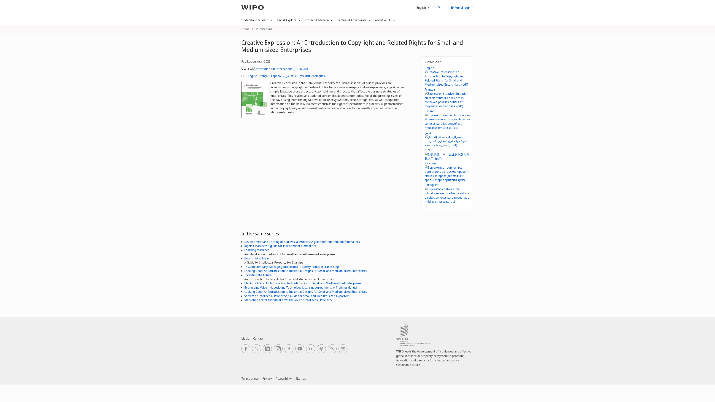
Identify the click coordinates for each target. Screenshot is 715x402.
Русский (304, 76)
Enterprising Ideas (256, 258)
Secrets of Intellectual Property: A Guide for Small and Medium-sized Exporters (296, 296)
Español (276, 76)
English (252, 76)
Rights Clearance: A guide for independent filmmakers (280, 246)
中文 (294, 76)
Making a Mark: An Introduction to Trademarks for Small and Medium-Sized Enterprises (302, 283)
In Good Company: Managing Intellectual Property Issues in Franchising (291, 267)
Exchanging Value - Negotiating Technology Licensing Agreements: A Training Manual (300, 287)
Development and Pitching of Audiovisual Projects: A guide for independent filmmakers (302, 242)
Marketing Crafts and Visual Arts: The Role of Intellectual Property (288, 300)
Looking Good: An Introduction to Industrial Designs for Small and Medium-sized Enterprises (305, 271)
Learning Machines (256, 250)
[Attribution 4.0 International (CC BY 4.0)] (280, 68)
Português (318, 76)
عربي (286, 76)
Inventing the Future (258, 275)
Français (264, 76)
